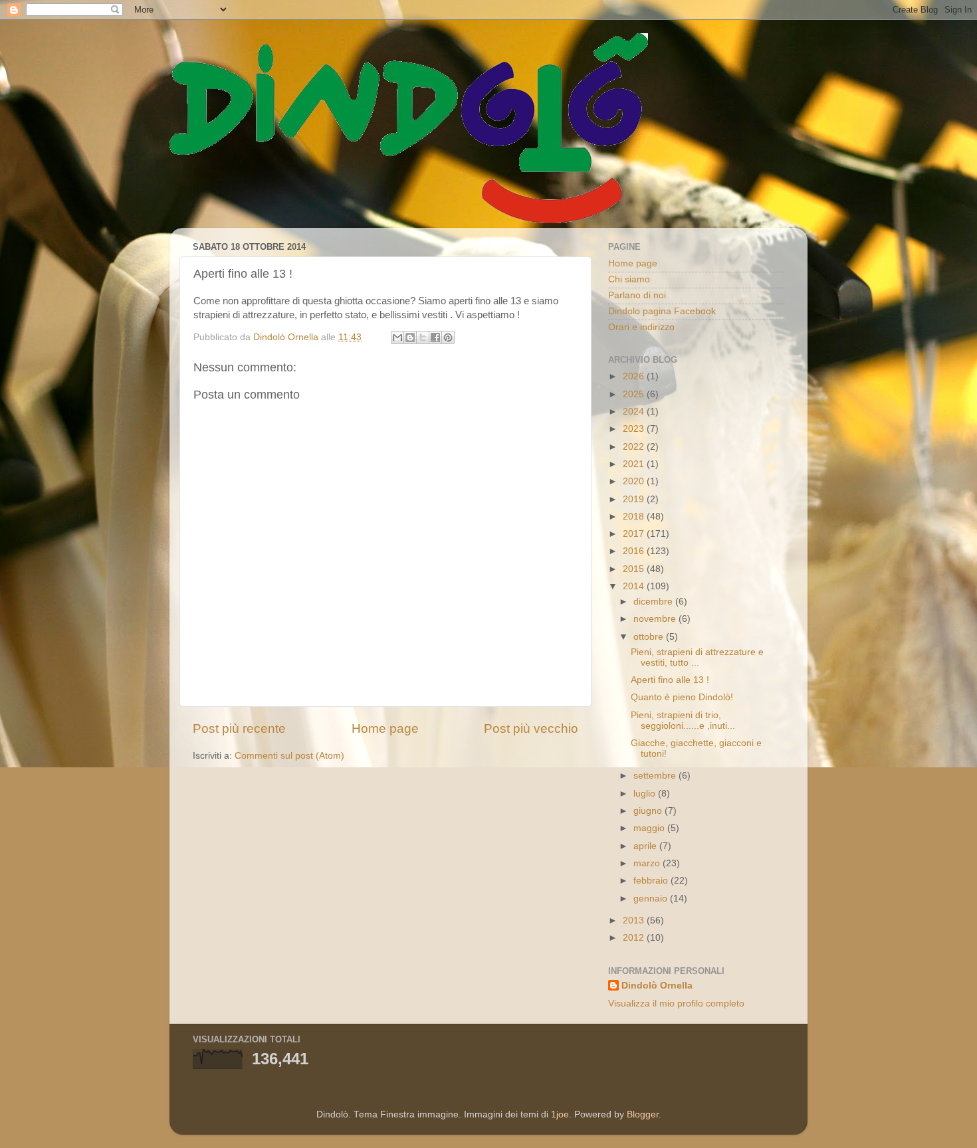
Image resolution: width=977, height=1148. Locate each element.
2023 (635, 429)
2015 (635, 569)
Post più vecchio (531, 728)
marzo (648, 863)
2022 (635, 447)
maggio (650, 828)
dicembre (654, 602)
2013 (635, 920)
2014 (635, 586)
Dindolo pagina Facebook (662, 311)
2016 (635, 551)
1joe (560, 1114)
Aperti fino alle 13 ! (670, 680)
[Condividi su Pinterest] (448, 337)
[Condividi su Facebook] (435, 337)
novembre (656, 619)
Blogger (643, 1114)
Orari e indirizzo (641, 327)
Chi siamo (629, 279)
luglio (645, 794)
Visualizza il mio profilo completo (676, 1003)
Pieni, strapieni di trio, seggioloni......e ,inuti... (683, 720)
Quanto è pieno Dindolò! (682, 697)
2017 (635, 534)
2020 (635, 481)
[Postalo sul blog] (410, 337)
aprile (646, 846)
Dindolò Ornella (657, 986)
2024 (635, 412)
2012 (635, 938)
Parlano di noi (637, 295)
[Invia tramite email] (397, 337)
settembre (656, 776)
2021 (635, 464)
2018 (635, 517)
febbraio (652, 881)
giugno (649, 811)
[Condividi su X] (422, 337)
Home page (385, 728)
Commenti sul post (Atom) (289, 756)
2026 (635, 376)
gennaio (651, 899)
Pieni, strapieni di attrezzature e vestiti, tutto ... (697, 657)
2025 (635, 394)
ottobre (649, 637)
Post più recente (239, 728)
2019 (635, 499)
